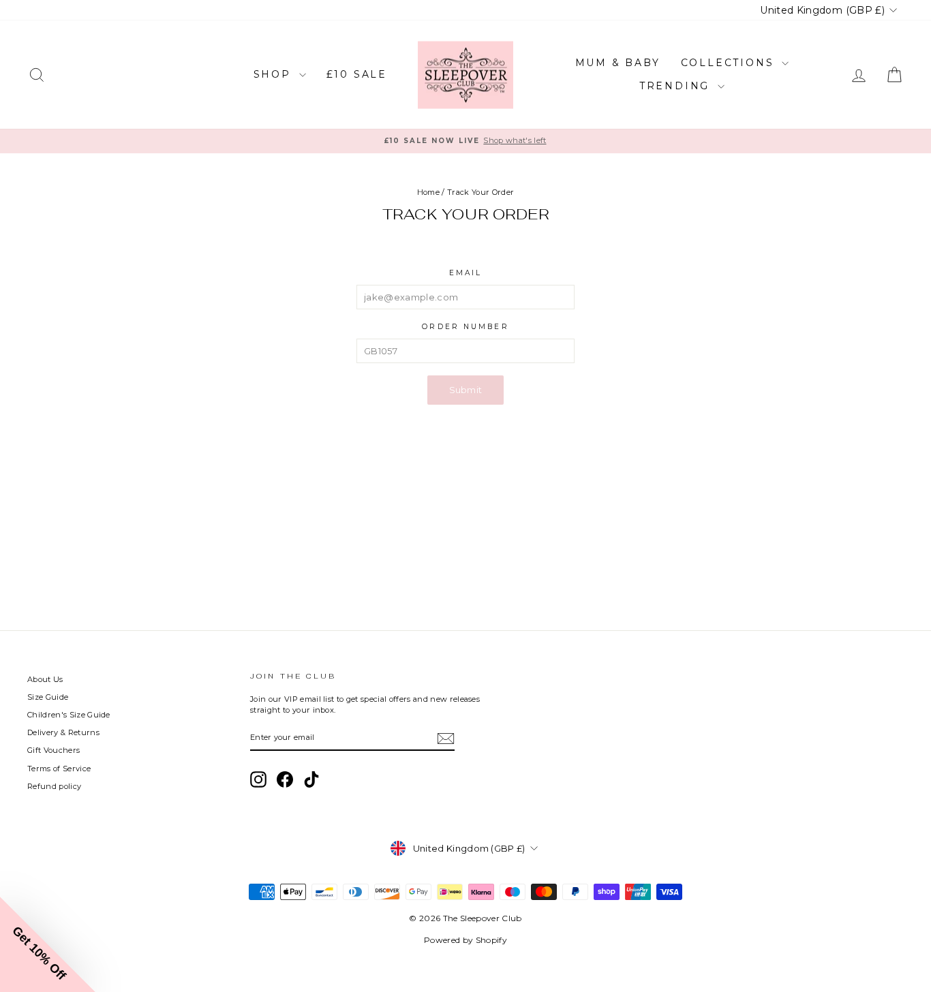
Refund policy (54, 786)
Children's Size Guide (68, 714)
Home (428, 192)
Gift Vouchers (53, 750)
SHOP (275, 74)
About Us (45, 679)
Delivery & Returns (63, 732)
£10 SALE (356, 74)
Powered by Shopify (465, 940)
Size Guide (47, 697)
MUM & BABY (617, 63)
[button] (47, 944)
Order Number (465, 326)
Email (466, 272)
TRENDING (676, 86)
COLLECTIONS (730, 63)
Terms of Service (59, 768)
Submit (466, 389)
